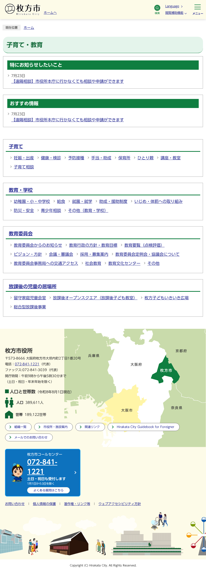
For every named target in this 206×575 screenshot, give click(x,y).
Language (172, 6)
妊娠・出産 (24, 158)
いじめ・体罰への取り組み (158, 201)
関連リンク (92, 426)
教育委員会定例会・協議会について (147, 254)
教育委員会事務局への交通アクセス (46, 263)
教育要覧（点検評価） (144, 245)
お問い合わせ (15, 504)
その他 (153, 263)
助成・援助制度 (113, 201)
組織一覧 (20, 426)
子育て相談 (24, 167)
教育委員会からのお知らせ (38, 245)
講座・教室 (171, 158)
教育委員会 (21, 233)
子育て (16, 146)
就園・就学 (82, 201)
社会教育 (93, 263)
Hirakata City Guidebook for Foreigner (145, 426)
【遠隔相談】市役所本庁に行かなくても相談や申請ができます (67, 81)
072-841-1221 (27, 364)
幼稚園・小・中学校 (32, 201)
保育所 (124, 158)
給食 (61, 201)
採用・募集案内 (94, 254)
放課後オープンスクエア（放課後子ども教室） (95, 298)
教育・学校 (21, 190)
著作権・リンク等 (77, 504)
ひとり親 (145, 158)
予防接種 (76, 158)
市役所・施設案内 (55, 426)
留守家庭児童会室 (30, 298)
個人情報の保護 (44, 504)
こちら (48, 490)
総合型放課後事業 (30, 307)
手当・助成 (101, 158)
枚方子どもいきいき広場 (166, 298)
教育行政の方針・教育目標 (93, 245)
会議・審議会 (61, 254)
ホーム (29, 27)
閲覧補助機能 (174, 12)
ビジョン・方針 (28, 254)
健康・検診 (51, 158)
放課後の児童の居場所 (33, 286)
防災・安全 (24, 210)
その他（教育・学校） (88, 210)
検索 (157, 13)
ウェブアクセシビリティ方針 (119, 504)
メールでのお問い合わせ (30, 437)
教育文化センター (124, 263)
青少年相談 (51, 210)
